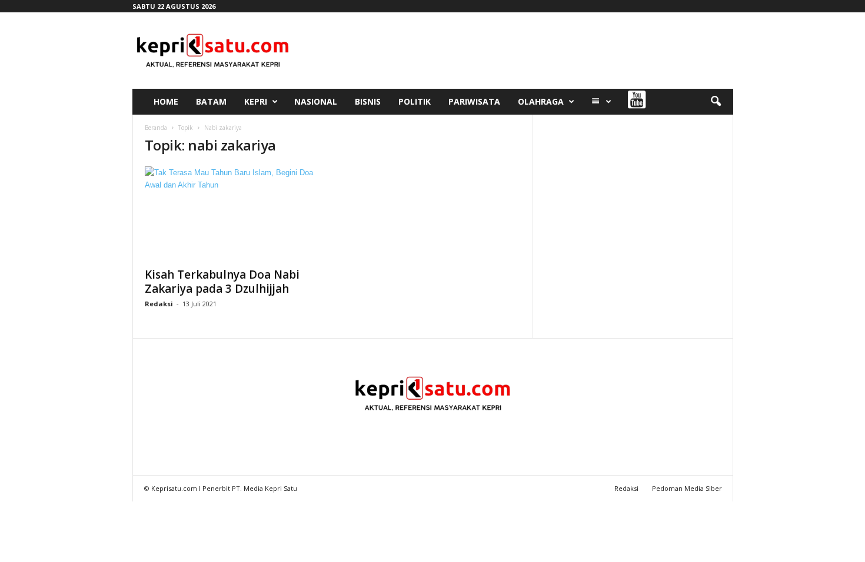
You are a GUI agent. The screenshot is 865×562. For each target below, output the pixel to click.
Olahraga (541, 101)
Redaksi (159, 303)
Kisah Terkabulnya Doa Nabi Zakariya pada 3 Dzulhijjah (222, 281)
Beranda (156, 127)
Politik (414, 101)
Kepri (255, 101)
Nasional (315, 101)
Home (166, 101)
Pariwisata (474, 101)
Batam (211, 101)
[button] (715, 102)
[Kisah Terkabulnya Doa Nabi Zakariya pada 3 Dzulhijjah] (233, 213)
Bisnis (368, 101)
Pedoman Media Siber (687, 488)
